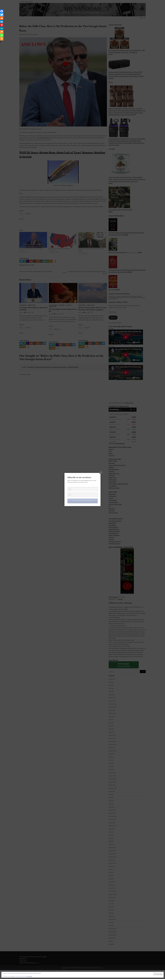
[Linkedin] (1, 21)
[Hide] (0, 42)
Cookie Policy (29, 976)
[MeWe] (1, 28)
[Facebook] (1, 11)
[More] (1, 38)
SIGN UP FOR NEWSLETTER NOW (82, 501)
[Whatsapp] (1, 35)
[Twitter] (1, 14)
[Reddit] (1, 18)
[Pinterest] (1, 25)
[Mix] (1, 32)
